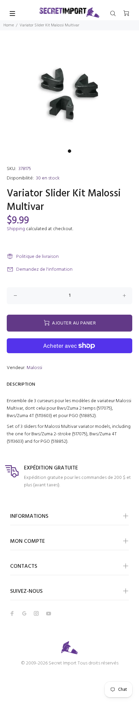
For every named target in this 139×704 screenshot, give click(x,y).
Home (8, 25)
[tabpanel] (69, 94)
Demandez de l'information (44, 269)
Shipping (16, 229)
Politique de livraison (37, 257)
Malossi (34, 368)
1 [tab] (69, 151)
